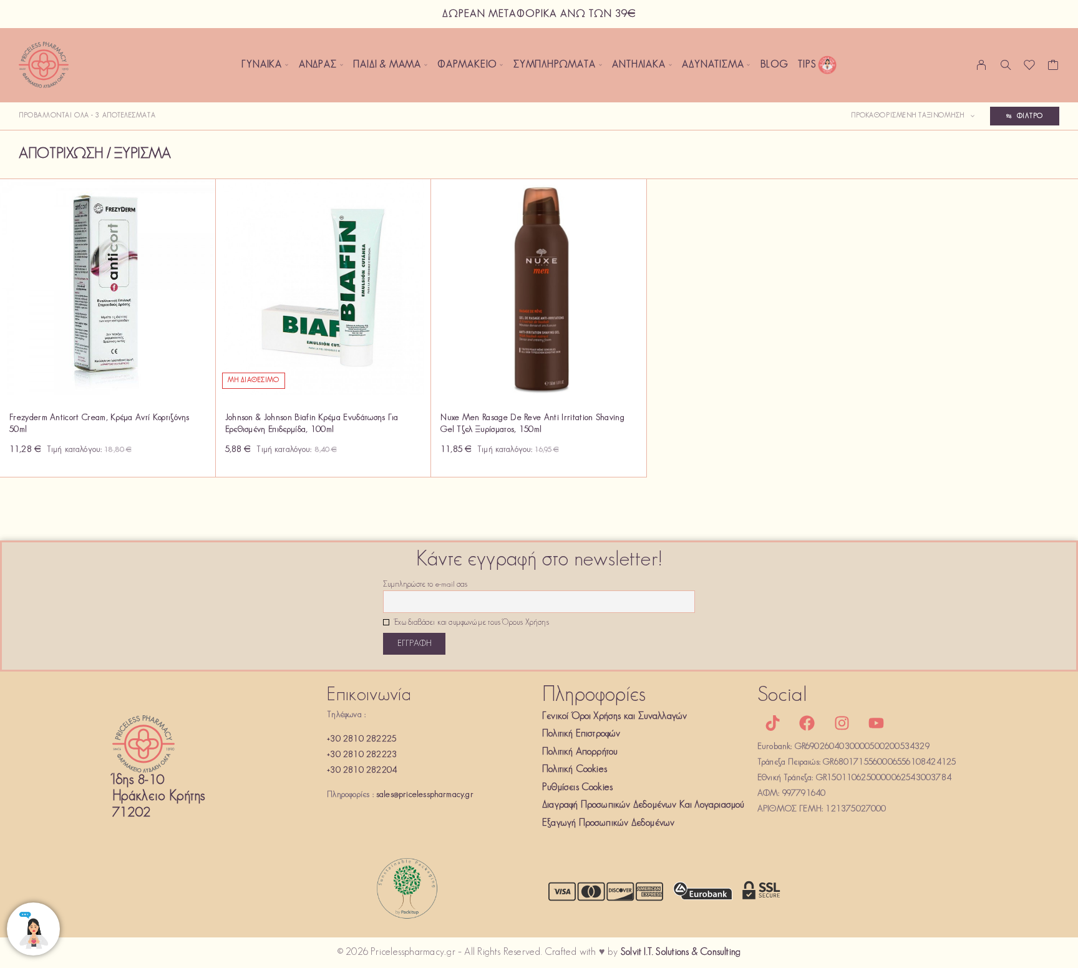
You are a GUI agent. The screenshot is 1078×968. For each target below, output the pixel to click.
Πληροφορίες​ (594, 695)
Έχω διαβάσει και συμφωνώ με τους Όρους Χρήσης (470, 623)
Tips (807, 65)
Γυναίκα (261, 65)
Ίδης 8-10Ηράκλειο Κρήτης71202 (158, 796)
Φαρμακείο (467, 65)
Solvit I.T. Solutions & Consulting (681, 952)
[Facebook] (807, 723)
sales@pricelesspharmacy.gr (424, 794)
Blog (774, 65)
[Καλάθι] (1053, 68)
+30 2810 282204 (362, 770)
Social (782, 695)
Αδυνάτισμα (713, 65)
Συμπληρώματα (554, 65)
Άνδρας (318, 65)
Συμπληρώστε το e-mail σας (425, 585)
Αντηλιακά (638, 65)
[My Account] (981, 65)
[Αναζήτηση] (1005, 65)
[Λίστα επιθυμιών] (1030, 68)
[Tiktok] (773, 723)
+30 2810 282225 (361, 739)
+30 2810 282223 (362, 755)
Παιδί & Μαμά (387, 65)
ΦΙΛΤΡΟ (1030, 116)
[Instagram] (841, 723)
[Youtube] (875, 723)
